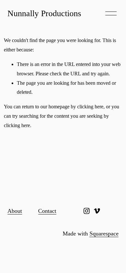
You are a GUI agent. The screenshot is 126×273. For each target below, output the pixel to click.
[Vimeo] (97, 211)
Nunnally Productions (44, 13)
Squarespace (104, 233)
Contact (47, 211)
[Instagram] (86, 211)
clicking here (90, 106)
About (14, 211)
